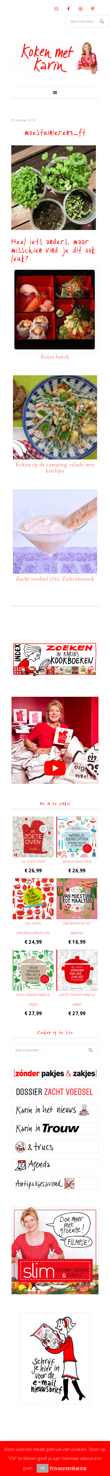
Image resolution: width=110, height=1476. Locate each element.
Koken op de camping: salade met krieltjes (55, 467)
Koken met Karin (55, 58)
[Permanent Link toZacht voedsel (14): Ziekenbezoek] (55, 571)
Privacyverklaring (68, 1468)
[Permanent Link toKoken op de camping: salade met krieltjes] (55, 457)
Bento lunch (55, 356)
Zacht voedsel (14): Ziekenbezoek (55, 578)
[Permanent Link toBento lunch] (55, 349)
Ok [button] (42, 1468)
